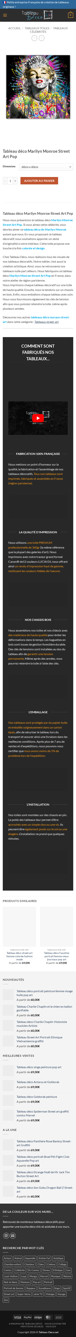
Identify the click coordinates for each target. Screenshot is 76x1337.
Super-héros (24, 1294)
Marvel (44, 1276)
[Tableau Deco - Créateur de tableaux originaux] (37, 15)
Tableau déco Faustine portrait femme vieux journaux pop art (56, 956)
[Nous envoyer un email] (13, 1236)
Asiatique (58, 1258)
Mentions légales (32, 1326)
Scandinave (45, 1288)
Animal (18, 1258)
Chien (41, 1264)
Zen (6, 1300)
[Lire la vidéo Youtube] (38, 418)
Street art (9, 1294)
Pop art (37, 1282)
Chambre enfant (12, 1264)
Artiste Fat (44, 1258)
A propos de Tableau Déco (25, 1323)
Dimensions (9, 166)
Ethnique (58, 1270)
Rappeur (31, 1288)
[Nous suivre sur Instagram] (6, 1236)
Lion (68, 1270)
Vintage (50, 1294)
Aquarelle (30, 1258)
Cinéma (51, 1264)
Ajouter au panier (39, 180)
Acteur (7, 1258)
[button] (5, 15)
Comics (8, 1270)
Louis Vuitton (11, 1276)
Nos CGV (51, 1326)
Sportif (66, 1288)
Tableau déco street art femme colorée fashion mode (19, 956)
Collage (62, 1264)
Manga (33, 1276)
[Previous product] (41, 38)
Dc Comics (33, 1270)
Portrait (48, 1282)
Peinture (25, 1282)
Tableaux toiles (37, 28)
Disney (46, 1270)
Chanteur (29, 1264)
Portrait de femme (13, 1288)
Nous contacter (55, 1323)
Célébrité (20, 1270)
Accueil (14, 28)
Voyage (61, 1294)
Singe (57, 1288)
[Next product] (34, 38)
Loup (23, 1276)
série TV (38, 1294)
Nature (67, 1276)
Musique (55, 1276)
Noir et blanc (10, 1282)
